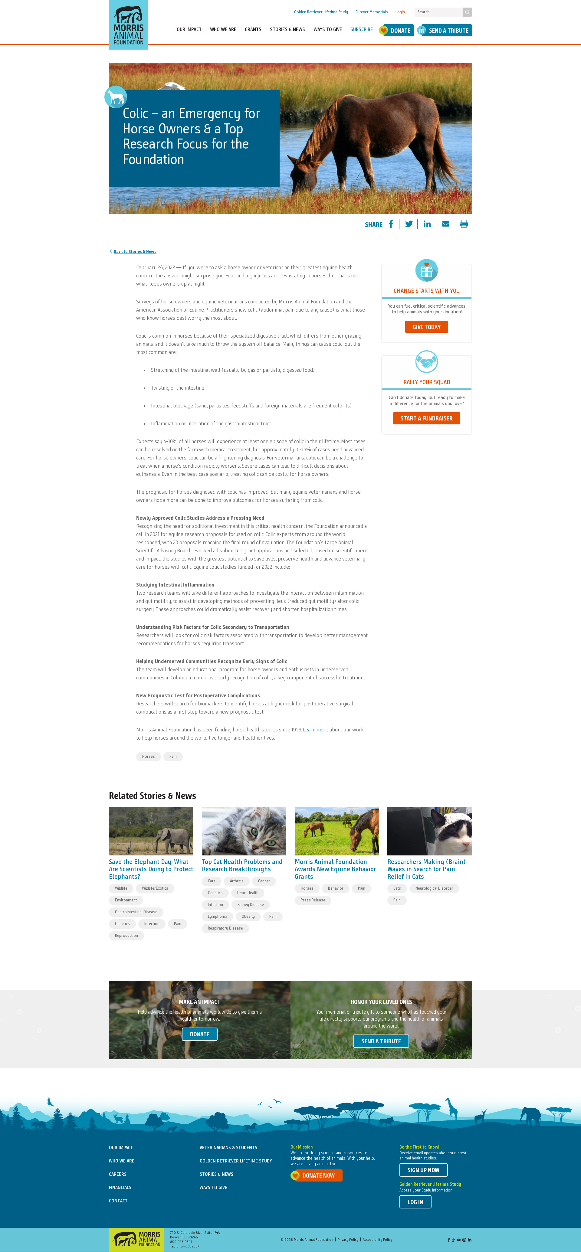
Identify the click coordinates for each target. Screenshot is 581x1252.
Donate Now (319, 1176)
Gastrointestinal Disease (136, 912)
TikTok (453, 1240)
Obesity (248, 916)
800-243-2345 (181, 1242)
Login (400, 12)
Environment (126, 900)
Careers (117, 1174)
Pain (173, 756)
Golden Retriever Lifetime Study (321, 12)
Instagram (464, 1240)
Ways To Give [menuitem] (327, 29)
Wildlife (121, 888)
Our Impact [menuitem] (189, 29)
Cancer (264, 881)
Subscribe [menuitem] (361, 29)
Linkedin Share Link (432, 224)
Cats (211, 881)
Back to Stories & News (135, 252)
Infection (151, 924)
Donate (400, 31)
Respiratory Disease (225, 928)
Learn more (315, 730)
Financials (120, 1187)
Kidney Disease (251, 905)
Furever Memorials (372, 12)
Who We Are (121, 1161)
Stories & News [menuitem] (287, 29)
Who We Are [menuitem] (223, 29)
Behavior (335, 888)
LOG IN (415, 1203)
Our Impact (121, 1148)
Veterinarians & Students (228, 1148)
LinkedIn (469, 1240)
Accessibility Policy (377, 1240)
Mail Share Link (450, 224)
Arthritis (237, 881)
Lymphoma (217, 916)
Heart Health (247, 893)
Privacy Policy (348, 1240)
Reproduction (126, 935)
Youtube (459, 1240)
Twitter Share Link (414, 224)
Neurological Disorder (434, 888)
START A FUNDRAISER (427, 419)
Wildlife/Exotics (155, 888)
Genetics (122, 924)
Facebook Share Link (396, 224)
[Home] (128, 25)
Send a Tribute (381, 1042)
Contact (118, 1201)
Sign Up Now (424, 1171)
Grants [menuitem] (253, 29)
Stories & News (216, 1174)
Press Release (313, 900)
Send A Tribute (448, 31)
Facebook (449, 1240)
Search (467, 12)
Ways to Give (213, 1187)
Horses (148, 756)
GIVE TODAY (427, 328)
